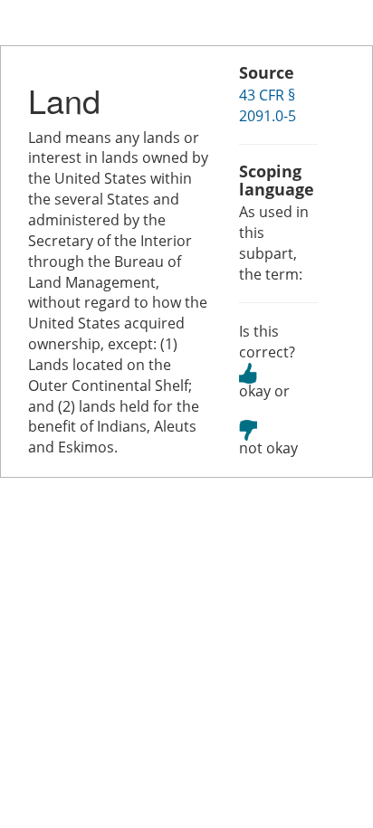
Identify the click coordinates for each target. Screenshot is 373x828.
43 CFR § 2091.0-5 (267, 105)
